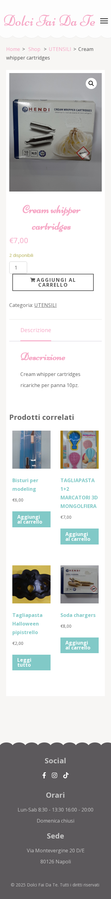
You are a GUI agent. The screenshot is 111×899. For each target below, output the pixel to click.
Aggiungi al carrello (56, 282)
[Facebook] (44, 775)
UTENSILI (45, 305)
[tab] (35, 330)
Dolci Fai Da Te (49, 21)
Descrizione (35, 330)
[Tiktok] (66, 775)
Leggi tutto (24, 662)
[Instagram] (54, 775)
